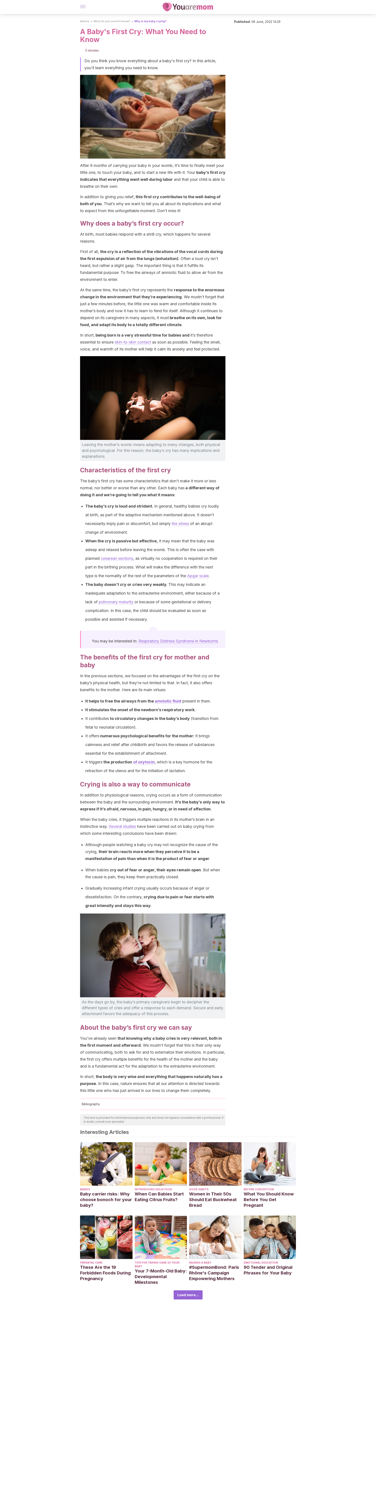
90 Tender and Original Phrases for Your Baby (268, 1270)
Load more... (188, 1295)
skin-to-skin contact (133, 342)
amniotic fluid (168, 701)
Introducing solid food (153, 1189)
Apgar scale (198, 575)
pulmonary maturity (116, 602)
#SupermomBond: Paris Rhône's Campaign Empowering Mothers (214, 1273)
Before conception (259, 1189)
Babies (84, 21)
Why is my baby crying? (150, 21)
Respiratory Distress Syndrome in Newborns (178, 641)
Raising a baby (200, 1262)
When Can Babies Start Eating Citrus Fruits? (159, 1196)
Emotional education (261, 1262)
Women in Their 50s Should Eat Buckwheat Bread (213, 1199)
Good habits (198, 1189)
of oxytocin (144, 762)
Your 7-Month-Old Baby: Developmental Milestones (161, 1276)
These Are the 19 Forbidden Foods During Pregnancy (105, 1273)
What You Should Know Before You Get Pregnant (269, 1199)
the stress (180, 523)
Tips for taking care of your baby (157, 1264)
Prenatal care (91, 1262)
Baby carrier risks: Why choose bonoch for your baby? (106, 1199)
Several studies (122, 826)
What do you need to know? (111, 21)
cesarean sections (117, 558)
